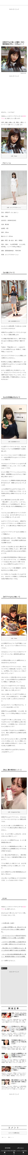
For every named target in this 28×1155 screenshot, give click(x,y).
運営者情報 (7, 1148)
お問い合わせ (20, 1148)
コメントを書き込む (14, 1132)
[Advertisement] (14, 24)
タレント (5, 968)
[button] (25, 581)
